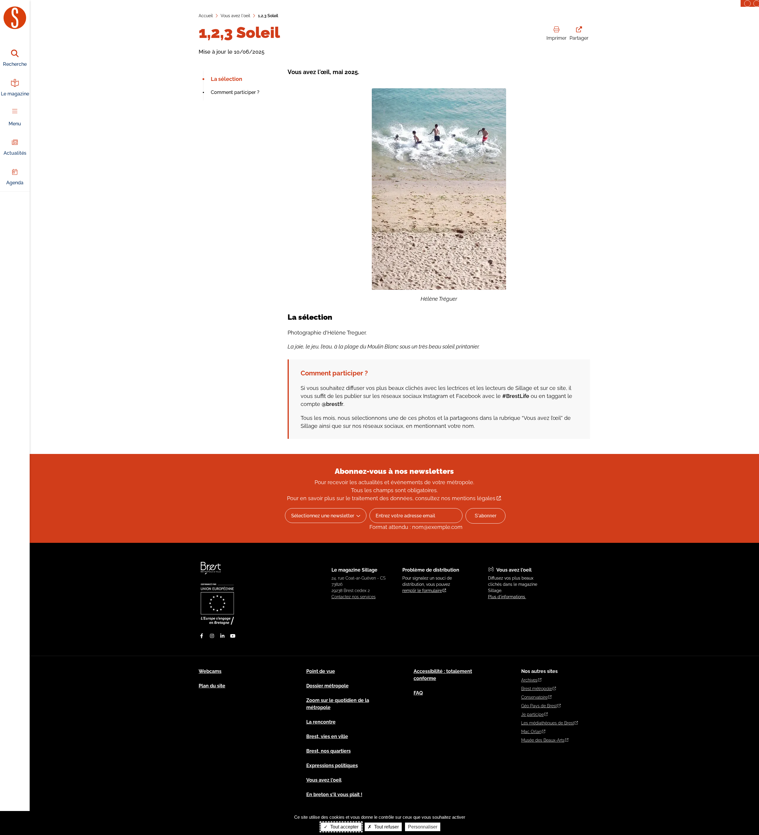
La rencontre (321, 722)
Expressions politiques (332, 765)
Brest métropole (536, 688)
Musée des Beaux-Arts (543, 740)
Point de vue (320, 671)
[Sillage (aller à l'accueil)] (211, 577)
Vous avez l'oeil (235, 15)
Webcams (210, 671)
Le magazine (15, 94)
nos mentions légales (468, 498)
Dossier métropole (327, 686)
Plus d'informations (507, 596)
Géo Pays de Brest (539, 705)
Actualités (15, 153)
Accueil (206, 15)
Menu (15, 124)
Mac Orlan (531, 731)
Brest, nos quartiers (328, 751)
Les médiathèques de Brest (547, 723)
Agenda (14, 182)
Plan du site (212, 686)
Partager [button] (579, 38)
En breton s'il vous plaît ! (334, 794)
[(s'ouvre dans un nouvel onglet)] (217, 623)
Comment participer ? (235, 92)
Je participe (532, 714)
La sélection (226, 79)
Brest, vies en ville (327, 736)
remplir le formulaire (422, 590)
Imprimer (556, 38)
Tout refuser (386, 826)
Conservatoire (534, 697)
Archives (529, 680)
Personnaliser (422, 826)
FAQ (418, 693)
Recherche (15, 64)
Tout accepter (343, 826)
